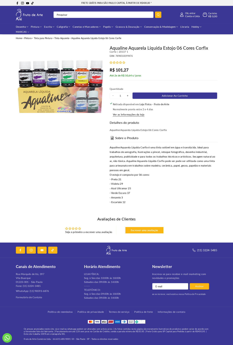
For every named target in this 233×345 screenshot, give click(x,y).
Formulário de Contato (29, 297)
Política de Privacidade (195, 294)
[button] (210, 14)
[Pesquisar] (158, 15)
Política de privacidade (91, 311)
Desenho (21, 26)
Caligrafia (62, 26)
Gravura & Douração (127, 26)
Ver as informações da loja (129, 114)
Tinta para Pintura (43, 38)
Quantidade (116, 88)
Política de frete (143, 311)
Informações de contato (171, 311)
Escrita (48, 26)
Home (19, 38)
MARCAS (21, 31)
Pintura (35, 26)
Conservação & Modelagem (160, 26)
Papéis (107, 26)
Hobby (195, 26)
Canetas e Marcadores (85, 26)
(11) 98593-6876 (39, 290)
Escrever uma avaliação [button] (144, 230)
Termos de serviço (119, 311)
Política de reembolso (60, 311)
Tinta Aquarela (61, 38)
